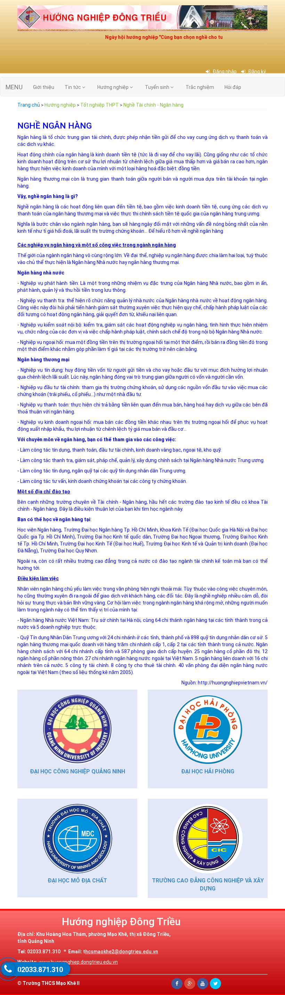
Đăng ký (256, 71)
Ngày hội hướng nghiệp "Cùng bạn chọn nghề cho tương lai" (163, 37)
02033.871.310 (40, 969)
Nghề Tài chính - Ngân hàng (153, 105)
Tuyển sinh (157, 87)
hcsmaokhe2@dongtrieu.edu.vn (121, 951)
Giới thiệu (43, 87)
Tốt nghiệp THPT (99, 105)
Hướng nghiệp (113, 87)
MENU (14, 87)
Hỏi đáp (233, 87)
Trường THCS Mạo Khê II (51, 983)
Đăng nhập (224, 71)
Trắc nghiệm (200, 87)
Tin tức (73, 87)
